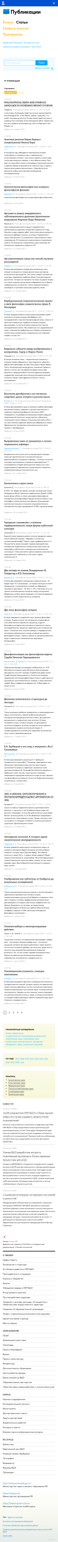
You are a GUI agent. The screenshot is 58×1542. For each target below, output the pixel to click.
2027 (17, 1058)
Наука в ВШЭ (36, 47)
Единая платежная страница (15, 1318)
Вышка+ (6, 1354)
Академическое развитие (14, 1422)
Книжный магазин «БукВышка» (16, 1453)
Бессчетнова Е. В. (10, 661)
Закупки (6, 1283)
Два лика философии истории (20, 609)
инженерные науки (31, 1038)
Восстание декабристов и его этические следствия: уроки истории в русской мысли (27, 395)
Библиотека (8, 1444)
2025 (27, 1058)
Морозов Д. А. (9, 577)
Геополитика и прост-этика (18, 483)
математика (38, 1041)
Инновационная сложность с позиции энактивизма (24, 973)
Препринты (13, 34)
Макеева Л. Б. (9, 194)
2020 (8, 1062)
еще (22, 1062)
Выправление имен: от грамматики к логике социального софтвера (27, 442)
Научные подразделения (14, 1399)
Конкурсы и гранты (11, 1427)
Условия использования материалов (18, 1521)
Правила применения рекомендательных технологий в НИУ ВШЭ (27, 1530)
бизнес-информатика (15, 1033)
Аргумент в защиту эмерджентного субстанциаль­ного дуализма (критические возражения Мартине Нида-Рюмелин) (27, 216)
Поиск (41, 63)
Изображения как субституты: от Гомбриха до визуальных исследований (29, 880)
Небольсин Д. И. (10, 886)
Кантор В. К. (22, 661)
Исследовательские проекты (16, 1404)
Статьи (22, 22)
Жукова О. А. (9, 401)
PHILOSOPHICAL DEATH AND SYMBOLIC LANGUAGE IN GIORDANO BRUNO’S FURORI (28, 104)
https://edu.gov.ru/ (11, 1493)
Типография (8, 1458)
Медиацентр (8, 1463)
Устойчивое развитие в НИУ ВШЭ (18, 1269)
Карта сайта (7, 1536)
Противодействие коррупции (16, 1297)
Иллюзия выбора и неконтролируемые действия (25, 928)
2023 (36, 1058)
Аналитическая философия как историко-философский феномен (27, 188)
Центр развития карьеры (14, 1373)
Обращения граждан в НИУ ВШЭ (18, 1288)
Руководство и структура (14, 1264)
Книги (8, 22)
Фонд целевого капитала (14, 1292)
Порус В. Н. (8, 614)
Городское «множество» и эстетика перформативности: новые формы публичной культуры (28, 525)
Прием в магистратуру (13, 1359)
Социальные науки (16, 1091)
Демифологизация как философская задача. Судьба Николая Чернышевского (28, 656)
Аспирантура (9, 1363)
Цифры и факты (10, 1259)
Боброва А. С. (9, 266)
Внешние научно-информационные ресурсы (23, 1432)
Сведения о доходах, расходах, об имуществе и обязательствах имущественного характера (25, 1303)
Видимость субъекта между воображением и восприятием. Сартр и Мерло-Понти (28, 350)
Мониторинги (9, 1408)
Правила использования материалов (16, 47)
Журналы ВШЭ (9, 1467)
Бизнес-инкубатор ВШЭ (13, 1377)
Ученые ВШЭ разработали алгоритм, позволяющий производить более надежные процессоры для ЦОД (26, 1156)
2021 (46, 1058)
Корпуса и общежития (13, 1278)
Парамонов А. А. (10, 146)
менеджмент (11, 1044)
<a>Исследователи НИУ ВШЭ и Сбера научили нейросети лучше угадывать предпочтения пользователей (28, 1116)
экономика (38, 1044)
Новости (8, 1103)
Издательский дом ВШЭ (13, 1449)
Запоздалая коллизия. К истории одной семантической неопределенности (25, 838)
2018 (17, 1062)
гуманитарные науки (14, 1038)
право (19, 1044)
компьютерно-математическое (19, 1041)
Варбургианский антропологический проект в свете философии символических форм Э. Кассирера (28, 304)
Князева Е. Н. (9, 978)
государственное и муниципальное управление (26, 1036)
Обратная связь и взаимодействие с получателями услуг (29, 1387)
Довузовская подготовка (14, 1340)
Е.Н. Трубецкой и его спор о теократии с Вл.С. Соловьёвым (28, 748)
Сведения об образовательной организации (23, 1309)
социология (28, 1044)
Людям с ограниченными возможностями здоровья (26, 1313)
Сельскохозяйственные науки (21, 1088)
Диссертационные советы (15, 1413)
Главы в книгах (16, 28)
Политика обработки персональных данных (20, 1525)
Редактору (51, 1539)
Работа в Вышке (10, 1323)
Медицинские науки (16, 1085)
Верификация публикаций (13, 43)
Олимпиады (8, 1345)
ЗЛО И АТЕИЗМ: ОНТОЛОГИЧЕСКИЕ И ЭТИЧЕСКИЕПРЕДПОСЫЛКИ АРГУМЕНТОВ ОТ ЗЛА (28, 797)
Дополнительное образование (17, 1368)
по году (21, 92)
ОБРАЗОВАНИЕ (11, 1330)
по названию (9, 92)
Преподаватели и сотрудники (17, 1274)
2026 (22, 1058)
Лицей (6, 1335)
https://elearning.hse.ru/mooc (16, 1503)
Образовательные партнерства (17, 1382)
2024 (32, 1058)
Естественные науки (16, 1082)
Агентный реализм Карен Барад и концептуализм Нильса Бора (22, 141)
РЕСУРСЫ (8, 1439)
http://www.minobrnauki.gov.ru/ (17, 1483)
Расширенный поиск (32, 43)
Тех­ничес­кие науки (16, 1094)
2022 (41, 1058)
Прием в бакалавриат (12, 1349)
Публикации (26, 11)
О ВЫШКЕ (8, 1255)
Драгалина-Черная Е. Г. (12, 448)
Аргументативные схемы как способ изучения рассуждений (28, 260)
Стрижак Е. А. (9, 311)
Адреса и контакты (15, 1517)
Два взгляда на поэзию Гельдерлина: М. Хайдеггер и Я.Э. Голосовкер (25, 572)
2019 (13, 1062)
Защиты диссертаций (12, 1418)
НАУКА (7, 1394)
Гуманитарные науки (16, 1080)
